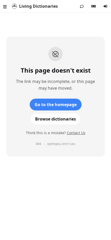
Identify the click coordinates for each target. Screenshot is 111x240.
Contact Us (76, 132)
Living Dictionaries (38, 6)
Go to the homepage (56, 104)
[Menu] (5, 6)
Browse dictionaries (55, 119)
